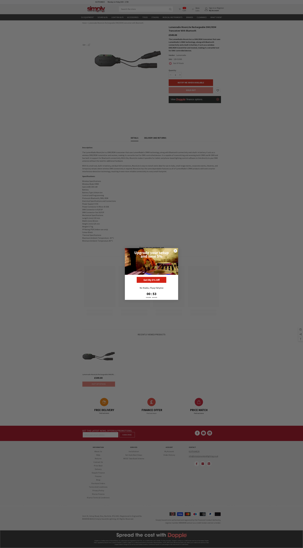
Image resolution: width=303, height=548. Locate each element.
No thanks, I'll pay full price (151, 287)
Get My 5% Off (151, 280)
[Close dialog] (175, 250)
